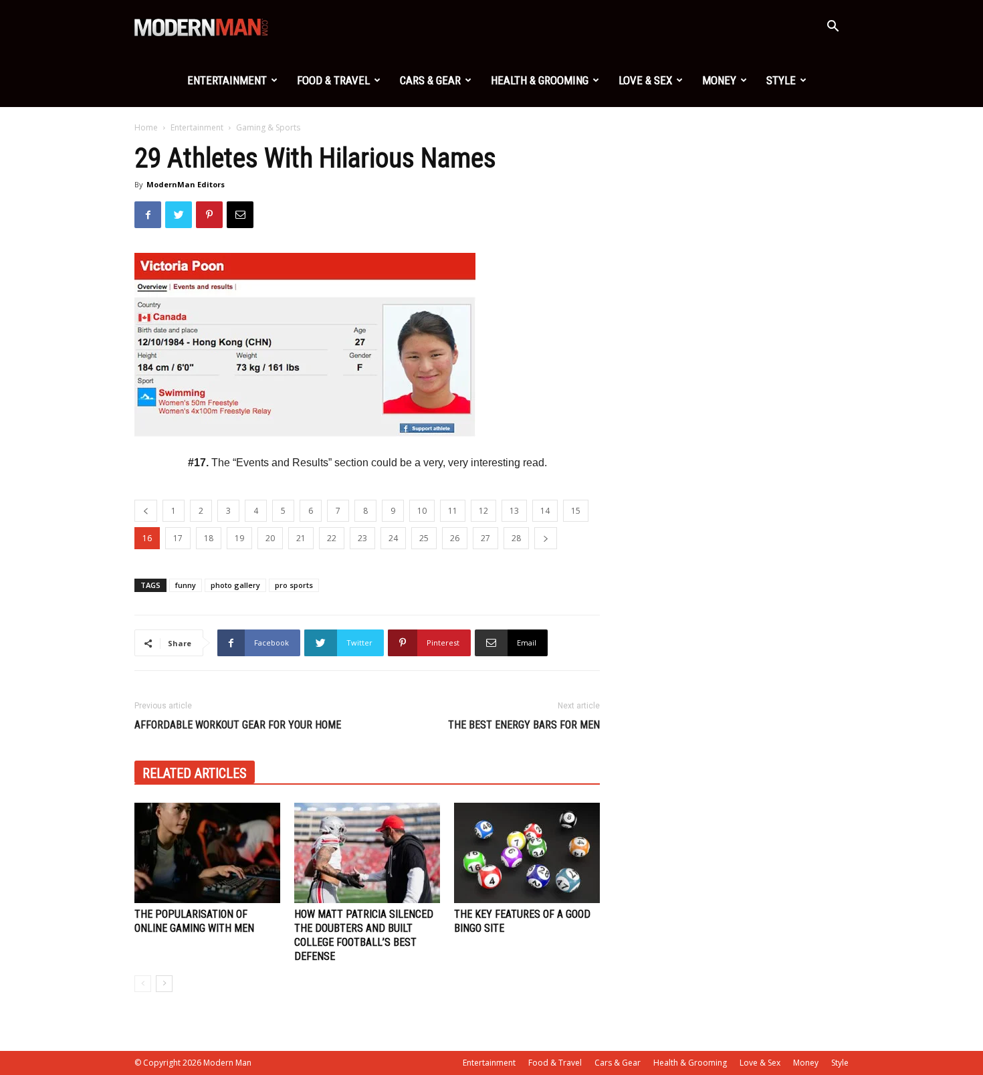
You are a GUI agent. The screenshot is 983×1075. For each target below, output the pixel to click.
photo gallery (235, 585)
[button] (832, 27)
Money (719, 80)
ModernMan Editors (185, 184)
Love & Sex (645, 80)
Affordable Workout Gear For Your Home (237, 724)
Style (781, 80)
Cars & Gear (430, 80)
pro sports (294, 585)
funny (185, 585)
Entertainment (227, 80)
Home (146, 127)
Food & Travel (333, 80)
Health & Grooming (539, 80)
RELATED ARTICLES (194, 773)
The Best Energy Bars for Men (524, 724)
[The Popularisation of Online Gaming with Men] (207, 853)
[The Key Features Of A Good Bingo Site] (527, 853)
